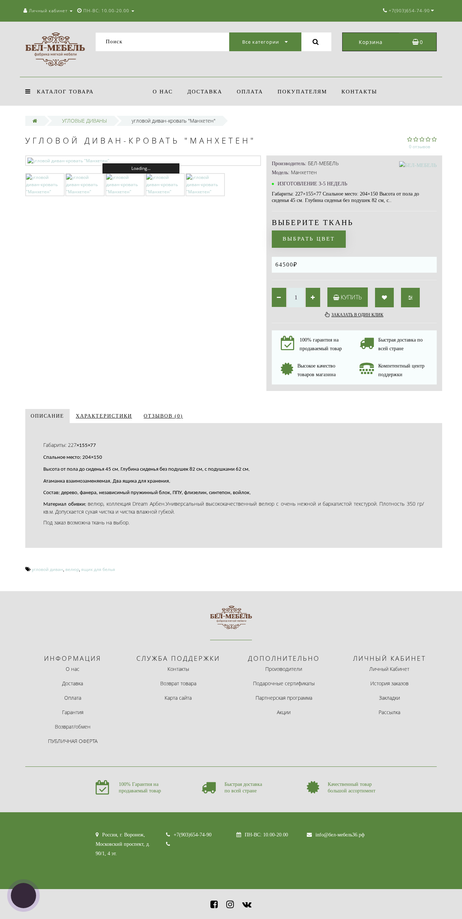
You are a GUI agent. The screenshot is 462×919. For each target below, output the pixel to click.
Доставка (204, 91)
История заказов (389, 683)
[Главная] (34, 120)
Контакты (359, 91)
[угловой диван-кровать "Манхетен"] (143, 160)
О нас (163, 91)
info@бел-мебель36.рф (340, 834)
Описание (47, 416)
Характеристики (104, 416)
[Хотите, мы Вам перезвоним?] (23, 895)
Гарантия (72, 712)
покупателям (302, 91)
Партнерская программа (284, 697)
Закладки (389, 697)
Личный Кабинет (389, 668)
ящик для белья (98, 569)
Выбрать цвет (309, 239)
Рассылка (389, 712)
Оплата (250, 91)
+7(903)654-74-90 (193, 834)
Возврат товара (178, 683)
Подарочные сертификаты (284, 683)
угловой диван (47, 569)
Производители (283, 668)
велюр (72, 569)
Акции (284, 712)
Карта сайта (178, 697)
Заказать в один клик (357, 314)
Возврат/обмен (73, 726)
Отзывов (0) (163, 416)
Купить (350, 297)
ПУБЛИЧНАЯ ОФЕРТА (72, 741)
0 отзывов (419, 147)
